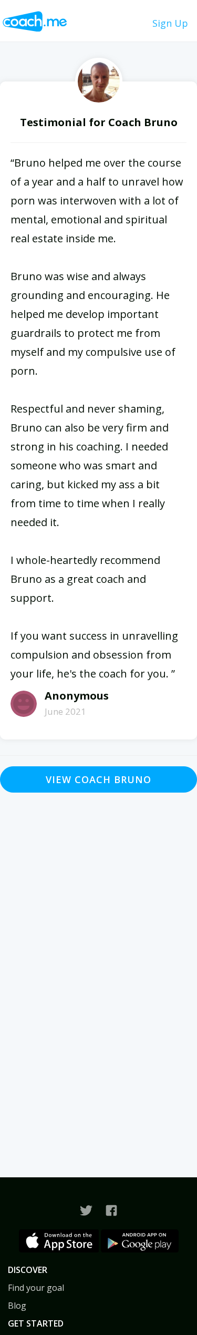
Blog (17, 1305)
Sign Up (170, 23)
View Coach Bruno (98, 779)
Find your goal (36, 1287)
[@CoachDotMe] (86, 1210)
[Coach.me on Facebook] (111, 1210)
